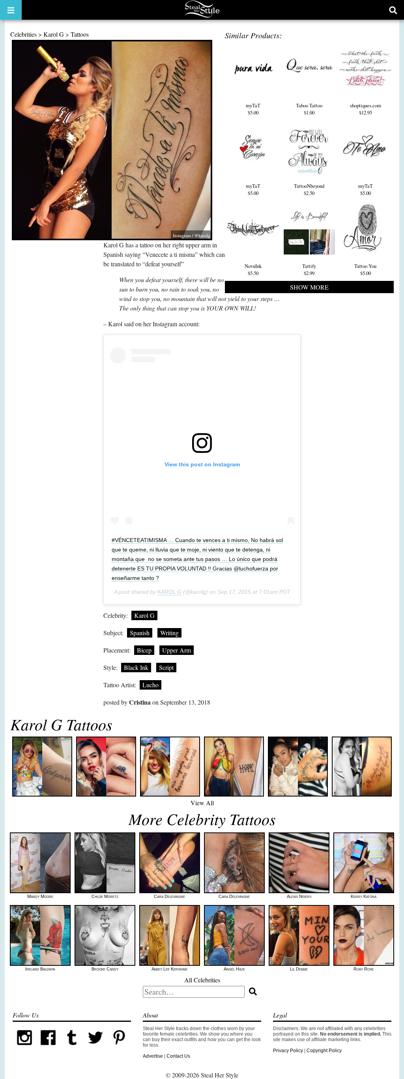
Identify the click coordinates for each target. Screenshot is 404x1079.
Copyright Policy (324, 1050)
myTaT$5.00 (253, 109)
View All (202, 802)
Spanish (140, 632)
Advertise (153, 1056)
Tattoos (80, 34)
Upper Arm (176, 650)
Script (166, 667)
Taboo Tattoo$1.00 (309, 109)
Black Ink (136, 667)
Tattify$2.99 (309, 269)
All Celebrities (202, 980)
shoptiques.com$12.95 (365, 109)
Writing (169, 632)
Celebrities (23, 34)
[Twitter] (95, 1048)
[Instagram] (24, 1048)
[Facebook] (48, 1048)
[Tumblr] (72, 1048)
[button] (11, 10)
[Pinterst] (119, 1048)
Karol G (53, 34)
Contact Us (178, 1056)
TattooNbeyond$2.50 (309, 189)
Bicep (144, 650)
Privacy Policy (288, 1050)
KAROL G (169, 592)
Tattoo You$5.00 (365, 269)
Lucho (150, 685)
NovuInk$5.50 (253, 269)
